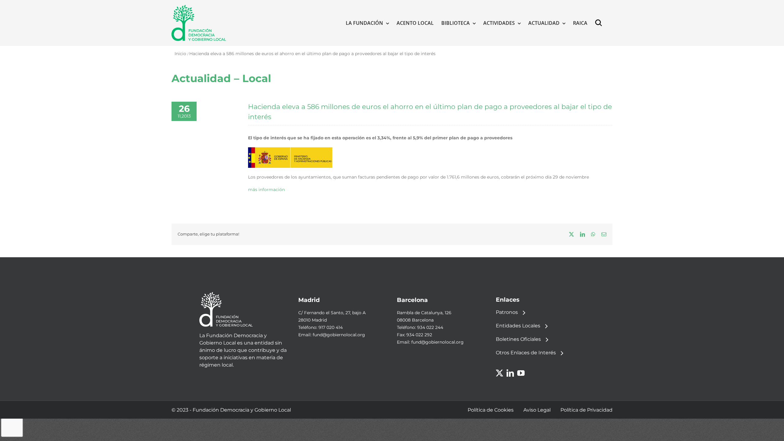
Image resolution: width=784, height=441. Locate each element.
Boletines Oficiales (518, 339)
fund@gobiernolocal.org (339, 334)
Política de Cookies (491, 410)
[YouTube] (521, 373)
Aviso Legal (537, 410)
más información (266, 189)
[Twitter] (499, 373)
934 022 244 (430, 327)
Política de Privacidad (586, 410)
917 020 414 (330, 327)
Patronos (507, 312)
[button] (600, 23)
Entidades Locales (518, 326)
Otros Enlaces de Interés (526, 353)
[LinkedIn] (510, 373)
